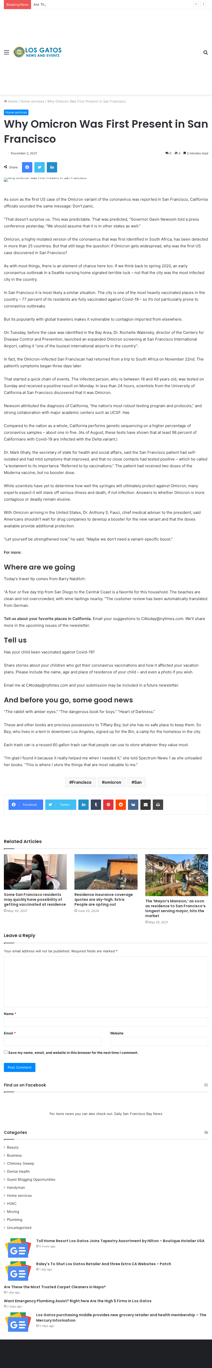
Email (10, 1033)
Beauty (13, 1147)
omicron (112, 782)
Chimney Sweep (20, 1163)
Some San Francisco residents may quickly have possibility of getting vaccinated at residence (35, 899)
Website (117, 1033)
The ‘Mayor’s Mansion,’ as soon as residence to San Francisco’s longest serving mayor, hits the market (175, 908)
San (138, 782)
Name (10, 1014)
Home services (32, 101)
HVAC (12, 1203)
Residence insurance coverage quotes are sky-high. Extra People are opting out (103, 899)
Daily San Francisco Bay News (138, 1114)
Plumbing (14, 1220)
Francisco (82, 782)
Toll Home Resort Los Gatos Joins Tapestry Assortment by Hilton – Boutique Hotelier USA (120, 1240)
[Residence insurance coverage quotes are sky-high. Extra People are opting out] (105, 872)
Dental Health (18, 1171)
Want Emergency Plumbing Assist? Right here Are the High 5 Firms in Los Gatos (78, 1301)
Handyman (16, 1187)
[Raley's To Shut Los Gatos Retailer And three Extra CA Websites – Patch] (18, 1271)
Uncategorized (19, 1228)
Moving (13, 1211)
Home (12, 101)
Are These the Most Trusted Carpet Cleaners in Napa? (78, 4)
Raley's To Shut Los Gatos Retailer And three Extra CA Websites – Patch (103, 1263)
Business (14, 1155)
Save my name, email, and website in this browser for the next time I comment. (73, 1052)
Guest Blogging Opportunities (31, 1179)
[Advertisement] (130, 48)
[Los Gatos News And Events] (37, 52)
